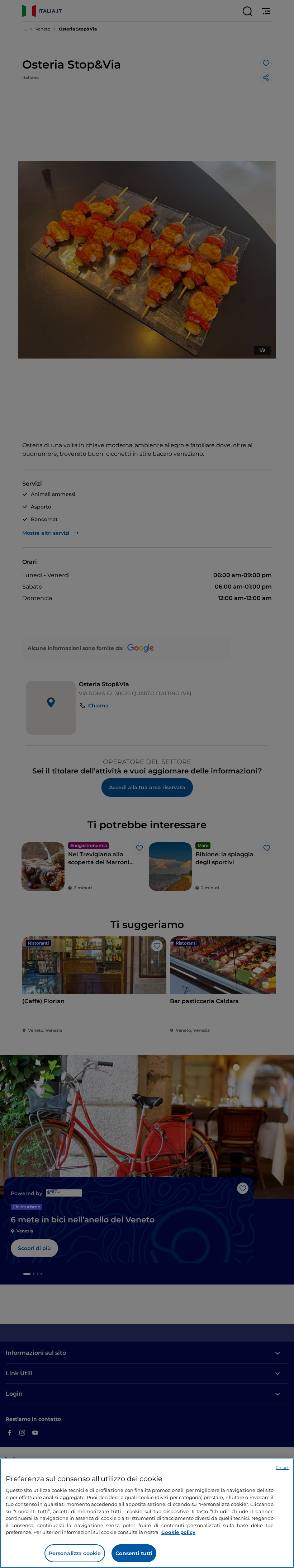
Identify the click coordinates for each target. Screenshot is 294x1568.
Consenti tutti (133, 1553)
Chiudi (282, 1467)
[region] (147, 1513)
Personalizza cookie (75, 1553)
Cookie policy (178, 1532)
